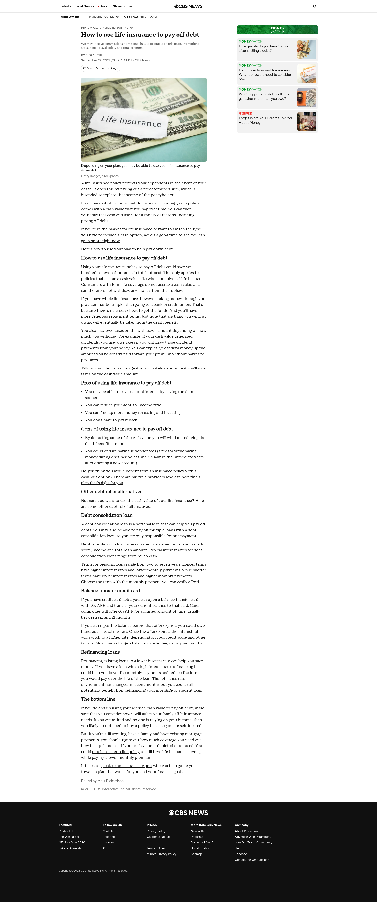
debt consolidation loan (106, 524)
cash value (115, 209)
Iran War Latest (69, 836)
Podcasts (197, 836)
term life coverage (128, 284)
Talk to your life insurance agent (110, 368)
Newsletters (199, 831)
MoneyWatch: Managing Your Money (107, 27)
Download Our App (204, 842)
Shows (118, 6)
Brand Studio (200, 848)
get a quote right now (100, 241)
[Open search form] (315, 6)
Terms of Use (156, 848)
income (99, 550)
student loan (189, 690)
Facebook (109, 836)
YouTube (109, 831)
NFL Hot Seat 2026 (72, 842)
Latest (65, 6)
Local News (83, 6)
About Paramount (247, 831)
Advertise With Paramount (253, 836)
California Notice (158, 836)
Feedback (241, 854)
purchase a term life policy (116, 751)
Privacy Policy (156, 831)
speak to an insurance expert (126, 765)
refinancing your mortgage (149, 690)
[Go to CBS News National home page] (188, 6)
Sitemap (196, 854)
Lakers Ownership (71, 848)
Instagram (109, 842)
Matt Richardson (110, 781)
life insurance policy (103, 183)
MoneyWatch (69, 17)
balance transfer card (179, 599)
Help (238, 848)
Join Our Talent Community (253, 842)
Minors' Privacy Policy (161, 854)
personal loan (148, 524)
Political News (68, 831)
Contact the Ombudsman (252, 859)
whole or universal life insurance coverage (139, 203)
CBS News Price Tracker (140, 17)
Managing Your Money (104, 17)
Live (103, 6)
